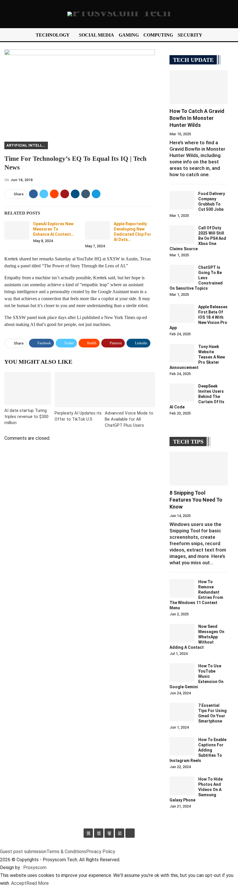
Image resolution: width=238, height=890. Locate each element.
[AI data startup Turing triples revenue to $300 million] (27, 388)
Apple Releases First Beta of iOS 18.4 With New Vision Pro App (199, 317)
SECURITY (190, 35)
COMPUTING (158, 35)
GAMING (129, 35)
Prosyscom (34, 867)
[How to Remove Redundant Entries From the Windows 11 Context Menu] (182, 588)
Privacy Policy (100, 851)
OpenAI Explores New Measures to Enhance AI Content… (53, 229)
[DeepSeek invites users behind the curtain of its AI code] (182, 392)
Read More (37, 883)
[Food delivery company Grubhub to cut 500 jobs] (182, 200)
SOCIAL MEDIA (96, 35)
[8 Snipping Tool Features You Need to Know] (199, 468)
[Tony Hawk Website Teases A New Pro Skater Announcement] (182, 353)
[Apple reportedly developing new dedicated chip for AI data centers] (97, 230)
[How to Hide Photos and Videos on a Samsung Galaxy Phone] (182, 786)
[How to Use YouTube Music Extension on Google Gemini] (182, 672)
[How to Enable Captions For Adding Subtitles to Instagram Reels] (182, 746)
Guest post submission (23, 851)
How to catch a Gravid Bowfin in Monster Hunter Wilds (197, 118)
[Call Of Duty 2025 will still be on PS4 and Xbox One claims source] (182, 234)
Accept (18, 883)
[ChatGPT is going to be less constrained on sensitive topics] (182, 274)
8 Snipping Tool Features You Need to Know (196, 500)
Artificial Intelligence (27, 145)
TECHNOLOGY (53, 35)
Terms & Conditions (66, 851)
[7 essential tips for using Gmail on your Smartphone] (182, 712)
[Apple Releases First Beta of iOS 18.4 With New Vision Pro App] (182, 313)
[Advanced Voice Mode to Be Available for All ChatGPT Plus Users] (130, 389)
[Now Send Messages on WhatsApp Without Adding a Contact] (182, 633)
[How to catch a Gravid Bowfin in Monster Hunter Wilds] (199, 87)
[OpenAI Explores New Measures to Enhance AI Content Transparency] (16, 230)
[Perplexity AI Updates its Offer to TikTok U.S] (80, 389)
